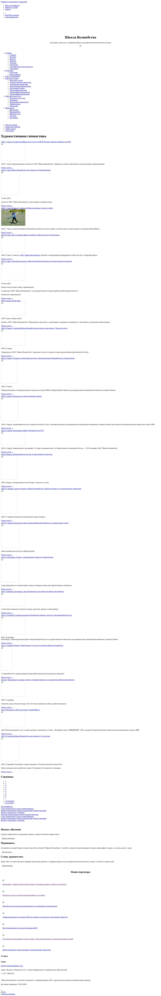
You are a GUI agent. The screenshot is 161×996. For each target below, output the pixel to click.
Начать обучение (8, 838)
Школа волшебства (12, 5)
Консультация (25, 814)
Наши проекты (15, 74)
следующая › (10, 801)
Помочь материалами (25, 811)
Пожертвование (14, 814)
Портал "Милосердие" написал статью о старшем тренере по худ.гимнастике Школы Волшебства (37, 680)
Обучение (34, 814)
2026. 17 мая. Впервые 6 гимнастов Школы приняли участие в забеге (27, 208)
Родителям (9, 71)
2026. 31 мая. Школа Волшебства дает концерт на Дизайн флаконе (26, 170)
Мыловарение (15, 112)
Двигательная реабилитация (20, 86)
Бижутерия (14, 118)
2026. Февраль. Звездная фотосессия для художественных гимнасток (26, 454)
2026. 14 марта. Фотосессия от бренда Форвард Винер (21, 396)
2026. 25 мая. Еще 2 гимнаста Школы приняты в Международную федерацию (30, 235)
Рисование (14, 100)
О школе (8, 53)
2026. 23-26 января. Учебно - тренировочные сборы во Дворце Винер (27, 557)
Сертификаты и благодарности (21, 67)
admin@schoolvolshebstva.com (12, 966)
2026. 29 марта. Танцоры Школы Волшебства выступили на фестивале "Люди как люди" (34, 328)
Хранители (14, 65)
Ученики (13, 63)
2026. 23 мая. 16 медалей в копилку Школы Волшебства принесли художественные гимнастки (36, 261)
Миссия (12, 59)
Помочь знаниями (39, 811)
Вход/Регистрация (12, 15)
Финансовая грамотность (19, 102)
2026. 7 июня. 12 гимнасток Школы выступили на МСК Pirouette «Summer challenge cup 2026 (36, 142)
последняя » (9, 803)
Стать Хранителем (8, 809)
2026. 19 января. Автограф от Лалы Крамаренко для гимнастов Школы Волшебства (32, 591)
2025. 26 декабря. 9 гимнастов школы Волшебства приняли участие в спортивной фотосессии (36, 615)
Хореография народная (18, 90)
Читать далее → (7, 168)
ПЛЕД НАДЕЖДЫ (12, 76)
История (13, 57)
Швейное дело (15, 114)
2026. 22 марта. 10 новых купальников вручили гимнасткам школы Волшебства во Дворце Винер (38, 358)
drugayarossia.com (11, 17)
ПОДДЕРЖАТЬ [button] (7, 807)
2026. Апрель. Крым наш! (10, 301)
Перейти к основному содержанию (14, 2)
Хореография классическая (20, 92)
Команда (13, 61)
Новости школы (11, 125)
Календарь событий (12, 127)
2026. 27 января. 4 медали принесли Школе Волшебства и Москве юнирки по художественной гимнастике (41, 489)
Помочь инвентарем (8, 811)
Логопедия (14, 106)
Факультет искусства (13, 96)
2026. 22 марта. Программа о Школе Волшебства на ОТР (22, 430)
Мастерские (9, 108)
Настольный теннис (17, 88)
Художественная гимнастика (20, 82)
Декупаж (13, 116)
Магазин (4, 814)
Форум (7, 9)
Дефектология (15, 104)
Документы (14, 69)
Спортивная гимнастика (19, 84)
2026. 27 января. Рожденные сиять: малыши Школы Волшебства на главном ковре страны (35, 523)
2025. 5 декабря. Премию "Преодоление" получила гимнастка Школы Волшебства (32, 645)
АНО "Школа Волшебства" (30, 255)
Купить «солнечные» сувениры (13, 813)
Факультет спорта (11, 78)
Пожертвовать (7, 865)
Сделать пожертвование (24, 809)
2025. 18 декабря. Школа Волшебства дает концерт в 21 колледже (25, 736)
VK (4, 992)
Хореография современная (19, 94)
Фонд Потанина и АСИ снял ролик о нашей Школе (20, 710)
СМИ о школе (10, 129)
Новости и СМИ (11, 7)
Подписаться (7, 852)
